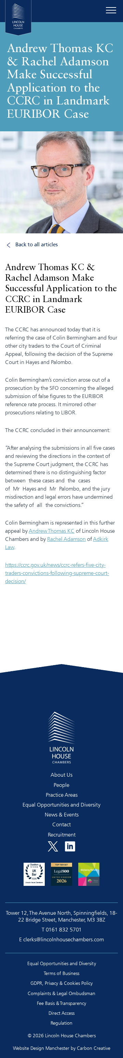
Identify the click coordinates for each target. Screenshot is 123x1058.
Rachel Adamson (66, 538)
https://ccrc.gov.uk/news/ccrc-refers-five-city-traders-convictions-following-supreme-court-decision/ (57, 572)
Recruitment (62, 834)
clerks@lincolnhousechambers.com (63, 939)
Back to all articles (36, 245)
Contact (61, 824)
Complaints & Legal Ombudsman (61, 993)
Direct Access (61, 1013)
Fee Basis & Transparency (61, 1003)
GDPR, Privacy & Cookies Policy (61, 983)
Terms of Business (61, 973)
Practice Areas (62, 794)
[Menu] (111, 10)
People (61, 784)
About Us (61, 774)
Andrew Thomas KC (51, 530)
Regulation (61, 1023)
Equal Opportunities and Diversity (61, 804)
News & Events (62, 814)
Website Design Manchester (41, 1048)
